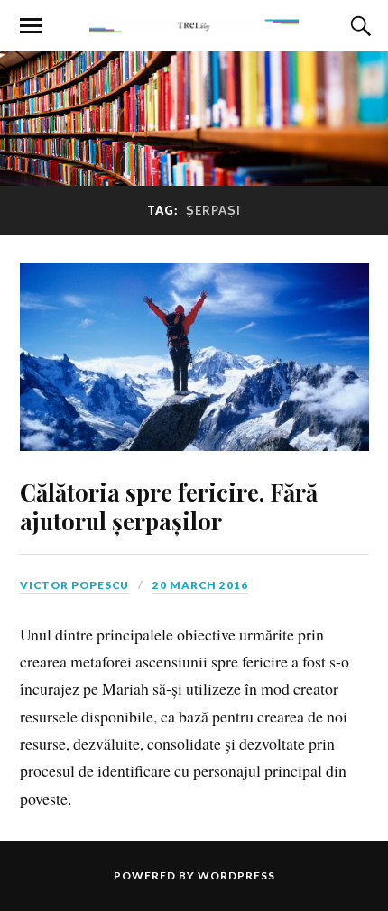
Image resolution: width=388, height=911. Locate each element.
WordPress (236, 875)
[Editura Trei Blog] (193, 24)
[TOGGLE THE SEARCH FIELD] (358, 26)
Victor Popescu (74, 585)
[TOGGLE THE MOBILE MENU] (31, 26)
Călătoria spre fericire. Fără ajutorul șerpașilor (169, 506)
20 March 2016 (200, 585)
